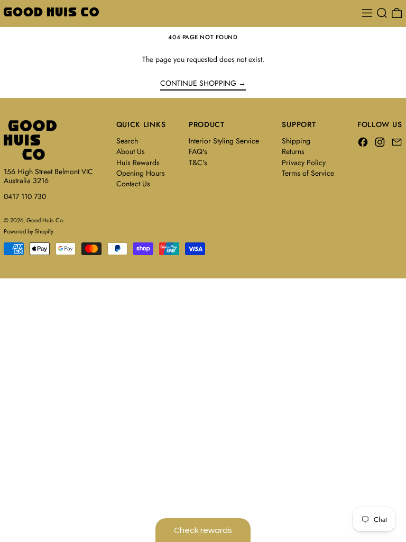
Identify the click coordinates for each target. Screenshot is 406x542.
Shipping (296, 141)
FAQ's (198, 151)
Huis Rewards (138, 162)
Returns (293, 151)
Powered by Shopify (28, 231)
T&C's (198, 162)
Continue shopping (198, 83)
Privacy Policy (304, 162)
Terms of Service (308, 173)
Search (127, 141)
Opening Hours (140, 173)
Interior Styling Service (224, 141)
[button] (381, 13)
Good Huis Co (44, 220)
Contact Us (133, 183)
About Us (130, 151)
